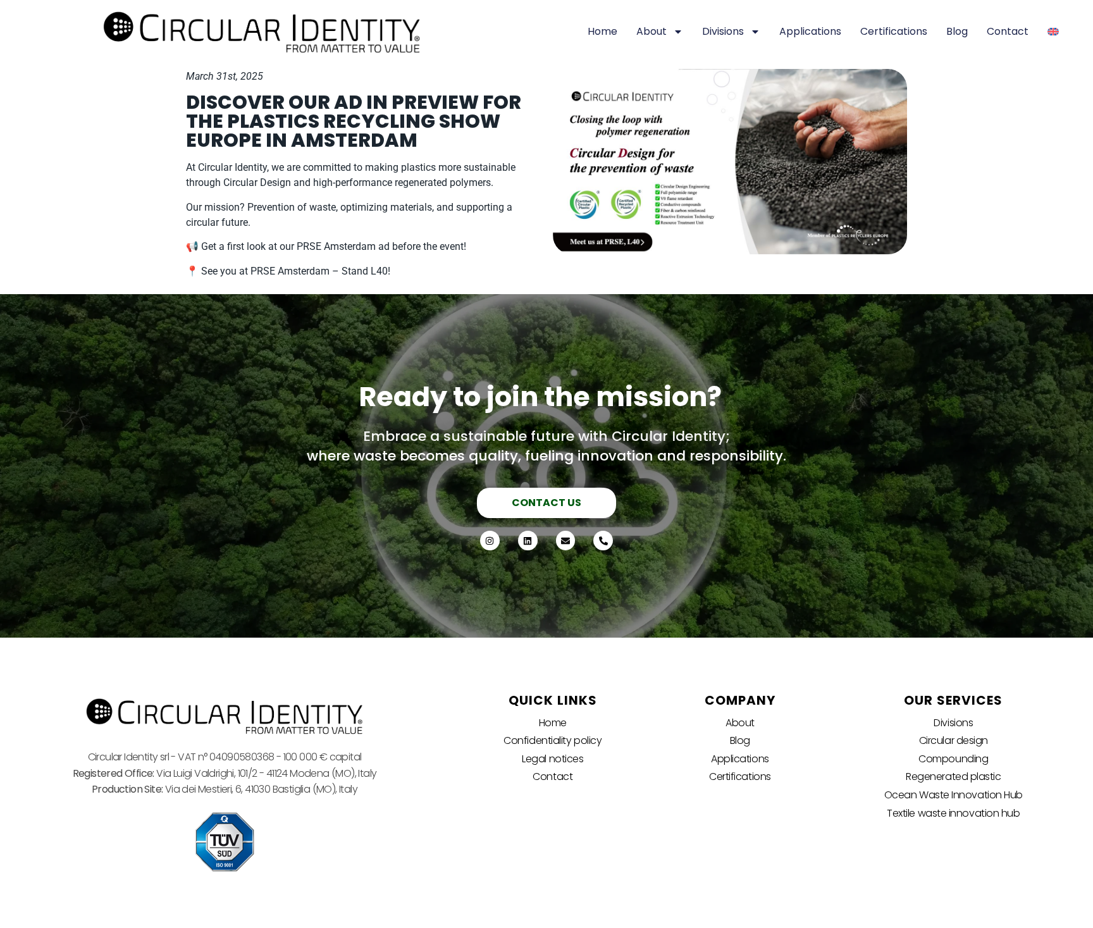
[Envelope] (566, 540)
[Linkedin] (528, 540)
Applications (810, 31)
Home (602, 31)
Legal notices (552, 759)
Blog (957, 31)
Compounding (953, 759)
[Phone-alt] (603, 540)
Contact (1007, 31)
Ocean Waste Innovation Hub (953, 795)
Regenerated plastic (953, 776)
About (651, 31)
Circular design (953, 740)
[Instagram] (490, 540)
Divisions (723, 31)
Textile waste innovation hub (953, 813)
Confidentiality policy (552, 740)
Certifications (893, 31)
